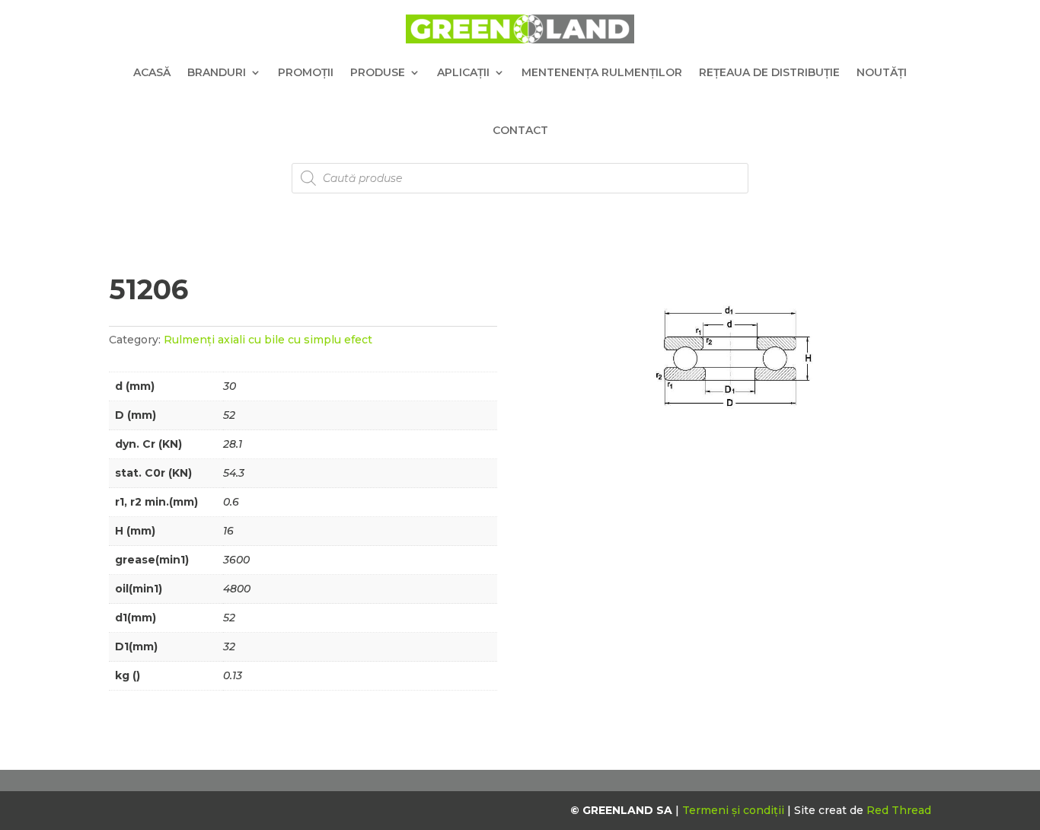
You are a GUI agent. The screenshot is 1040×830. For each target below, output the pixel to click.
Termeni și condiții (734, 810)
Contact (520, 130)
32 (229, 646)
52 (229, 415)
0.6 (231, 502)
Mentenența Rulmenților (602, 72)
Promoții (305, 72)
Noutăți (882, 72)
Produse (377, 72)
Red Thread (898, 810)
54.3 (233, 473)
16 (228, 531)
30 (229, 386)
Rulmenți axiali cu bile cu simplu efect (268, 339)
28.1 (232, 444)
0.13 (232, 675)
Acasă (152, 72)
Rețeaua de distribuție (769, 72)
